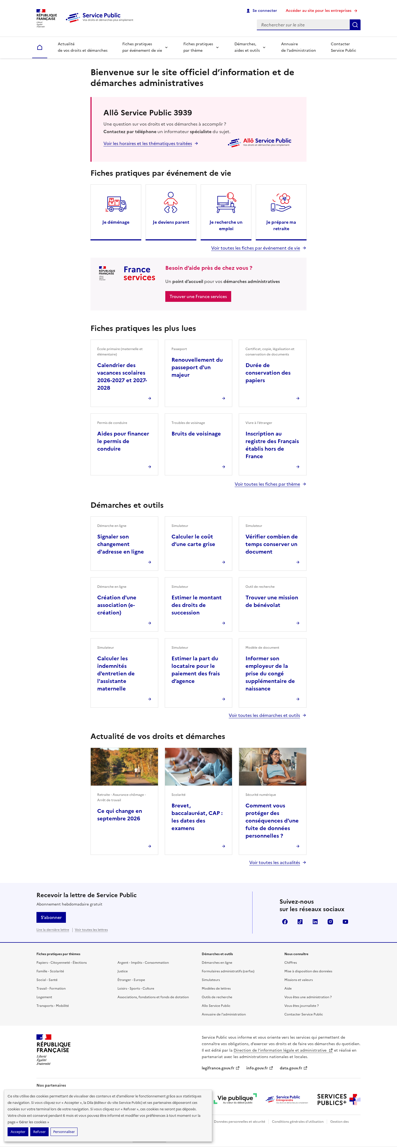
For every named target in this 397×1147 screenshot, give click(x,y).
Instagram (330, 921)
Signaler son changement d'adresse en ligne (120, 544)
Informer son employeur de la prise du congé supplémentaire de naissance (270, 673)
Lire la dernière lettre (52, 929)
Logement (44, 997)
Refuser (39, 1131)
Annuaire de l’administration (298, 47)
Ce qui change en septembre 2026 (119, 815)
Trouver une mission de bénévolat (271, 601)
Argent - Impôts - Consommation (143, 962)
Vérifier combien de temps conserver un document (271, 544)
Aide (288, 988)
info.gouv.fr (257, 1068)
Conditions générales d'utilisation (298, 1121)
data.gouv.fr (291, 1068)
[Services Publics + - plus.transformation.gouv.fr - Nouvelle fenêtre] (339, 1099)
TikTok (300, 921)
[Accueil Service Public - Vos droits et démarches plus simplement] (101, 23)
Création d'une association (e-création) (116, 605)
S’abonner (51, 917)
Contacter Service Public (343, 47)
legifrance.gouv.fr (218, 1068)
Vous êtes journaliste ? (301, 1005)
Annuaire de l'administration (224, 1014)
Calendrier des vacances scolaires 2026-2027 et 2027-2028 (122, 376)
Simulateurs (211, 979)
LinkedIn (315, 921)
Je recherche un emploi (226, 225)
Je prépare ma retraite (281, 225)
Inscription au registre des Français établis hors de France (272, 445)
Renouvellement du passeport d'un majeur (197, 367)
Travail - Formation (51, 988)
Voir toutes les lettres (91, 929)
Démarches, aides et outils (247, 47)
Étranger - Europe (131, 979)
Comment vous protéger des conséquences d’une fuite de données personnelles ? (272, 820)
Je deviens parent (171, 222)
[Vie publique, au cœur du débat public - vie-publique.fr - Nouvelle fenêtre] (235, 1099)
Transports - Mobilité (52, 1005)
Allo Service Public (216, 1005)
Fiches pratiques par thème (198, 47)
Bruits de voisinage (196, 434)
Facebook (285, 921)
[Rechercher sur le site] (355, 24)
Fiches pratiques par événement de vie (142, 47)
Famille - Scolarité (50, 971)
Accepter (18, 1131)
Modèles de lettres (216, 988)
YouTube (345, 921)
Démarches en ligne (217, 962)
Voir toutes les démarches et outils (264, 715)
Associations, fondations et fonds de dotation (153, 997)
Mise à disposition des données (308, 971)
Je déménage (115, 222)
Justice (122, 971)
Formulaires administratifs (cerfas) (228, 971)
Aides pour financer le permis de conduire (123, 441)
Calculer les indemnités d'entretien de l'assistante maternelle (116, 673)
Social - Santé (47, 979)
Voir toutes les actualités (274, 862)
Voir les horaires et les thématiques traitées (147, 143)
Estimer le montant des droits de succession (196, 605)
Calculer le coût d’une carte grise (193, 540)
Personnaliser (64, 1131)
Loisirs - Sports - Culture (135, 988)
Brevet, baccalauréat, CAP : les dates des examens (197, 816)
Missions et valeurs (298, 979)
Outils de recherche (217, 997)
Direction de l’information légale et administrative (281, 1050)
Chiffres (290, 962)
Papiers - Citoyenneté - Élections (61, 962)
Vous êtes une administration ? (308, 997)
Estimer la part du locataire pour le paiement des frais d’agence (195, 669)
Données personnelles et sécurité (239, 1121)
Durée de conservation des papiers (268, 372)
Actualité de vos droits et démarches (82, 47)
